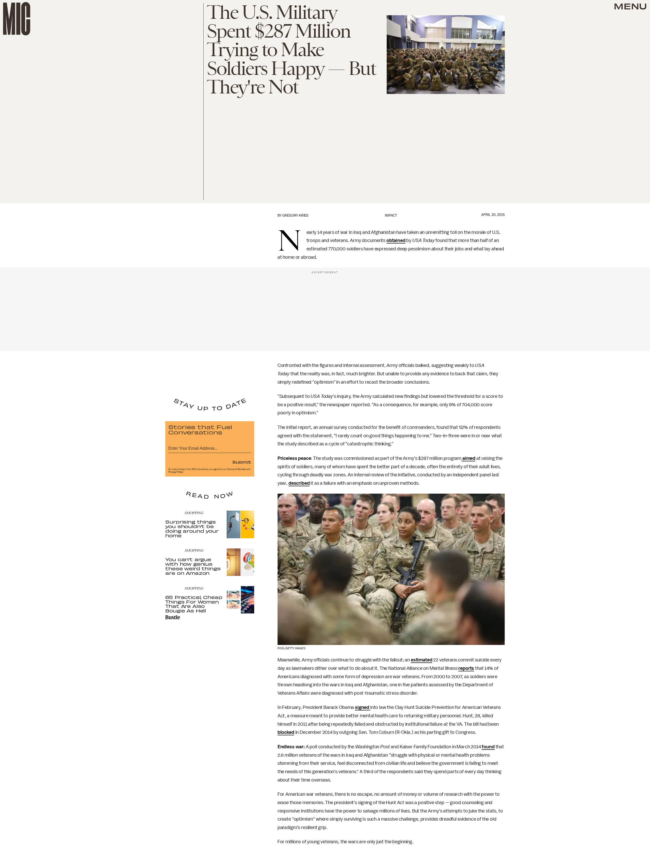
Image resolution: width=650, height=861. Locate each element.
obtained (395, 240)
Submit (241, 461)
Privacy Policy (175, 472)
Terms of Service (236, 469)
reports (466, 668)
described (299, 483)
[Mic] (16, 18)
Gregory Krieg (295, 215)
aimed (468, 458)
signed (362, 707)
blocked (286, 732)
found (488, 746)
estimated (421, 659)
